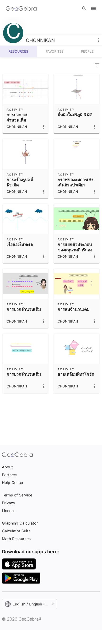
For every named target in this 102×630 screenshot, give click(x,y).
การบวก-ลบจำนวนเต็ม (17, 117)
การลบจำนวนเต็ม (73, 309)
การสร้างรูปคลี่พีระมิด (20, 182)
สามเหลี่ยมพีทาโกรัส (76, 374)
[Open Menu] (93, 8)
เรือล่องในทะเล (20, 244)
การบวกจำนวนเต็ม (24, 309)
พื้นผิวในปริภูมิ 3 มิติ (75, 114)
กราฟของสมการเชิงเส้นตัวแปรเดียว (75, 182)
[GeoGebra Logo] (21, 8)
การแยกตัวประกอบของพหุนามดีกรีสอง (75, 247)
